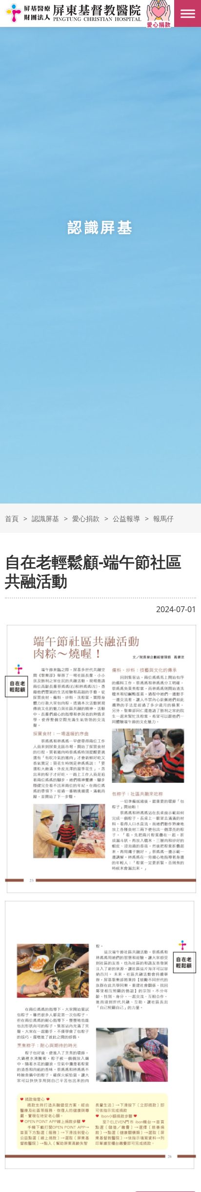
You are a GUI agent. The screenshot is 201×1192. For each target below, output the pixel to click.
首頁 (12, 518)
